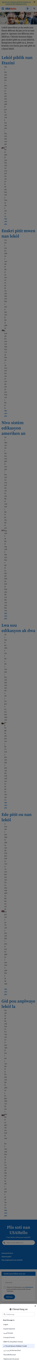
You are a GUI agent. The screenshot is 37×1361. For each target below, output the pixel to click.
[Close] (35, 1306)
